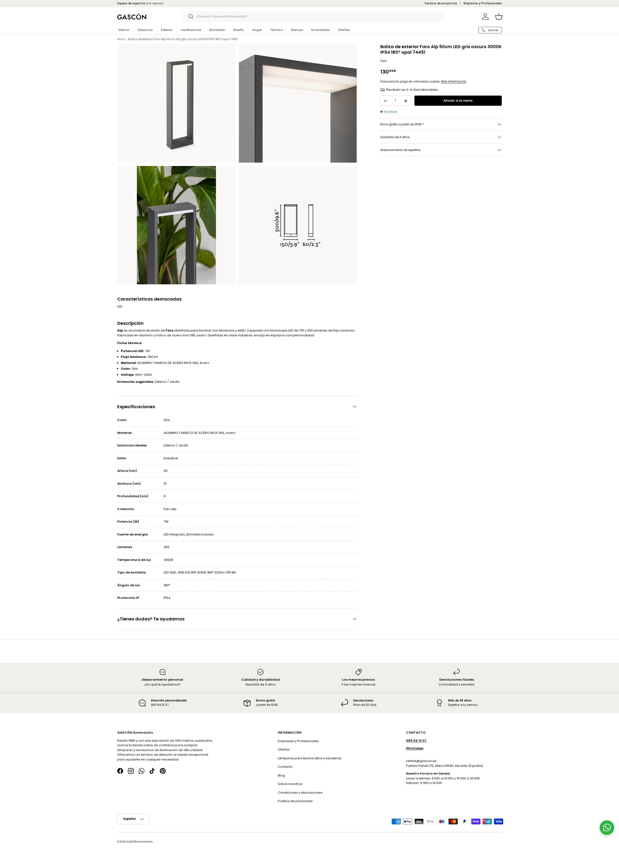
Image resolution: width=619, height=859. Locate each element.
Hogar (257, 30)
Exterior (167, 30)
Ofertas (344, 30)
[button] (499, 16)
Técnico (276, 30)
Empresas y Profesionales (483, 3)
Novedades (320, 30)
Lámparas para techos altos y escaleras (309, 758)
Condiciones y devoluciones (300, 792)
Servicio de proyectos (441, 3)
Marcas (297, 30)
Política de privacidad (295, 801)
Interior (124, 30)
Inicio (121, 39)
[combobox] (313, 16)
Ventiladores (191, 30)
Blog (281, 775)
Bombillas (217, 30)
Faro (383, 61)
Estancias (145, 30)
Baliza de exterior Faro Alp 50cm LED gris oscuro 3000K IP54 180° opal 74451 (183, 39)
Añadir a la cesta (457, 100)
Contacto (285, 766)
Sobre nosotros (290, 784)
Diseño (238, 30)
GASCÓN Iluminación (140, 841)
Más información (453, 81)
